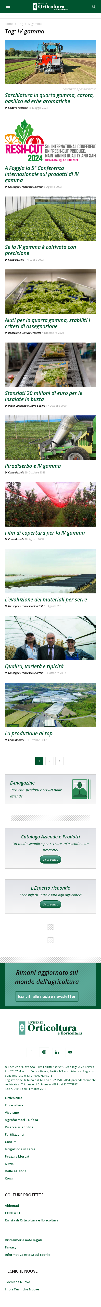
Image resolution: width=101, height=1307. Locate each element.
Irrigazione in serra (20, 1149)
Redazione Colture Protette (24, 332)
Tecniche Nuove (17, 1282)
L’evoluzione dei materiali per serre (46, 599)
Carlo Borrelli (16, 472)
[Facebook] (31, 1052)
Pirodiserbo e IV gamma (33, 465)
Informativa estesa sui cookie (27, 1254)
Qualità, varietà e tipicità (34, 666)
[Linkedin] (57, 1052)
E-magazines (50, 789)
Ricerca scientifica (19, 1127)
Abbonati (12, 1205)
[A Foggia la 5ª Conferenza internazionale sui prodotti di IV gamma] (50, 140)
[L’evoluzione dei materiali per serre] (50, 571)
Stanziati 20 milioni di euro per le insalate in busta (43, 396)
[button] (94, 6)
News (9, 1163)
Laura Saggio (37, 405)
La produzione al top (28, 733)
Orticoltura (13, 1098)
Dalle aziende (15, 1171)
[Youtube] (70, 1052)
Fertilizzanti (14, 1134)
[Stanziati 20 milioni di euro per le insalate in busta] (50, 365)
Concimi (11, 1142)
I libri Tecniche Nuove (22, 1289)
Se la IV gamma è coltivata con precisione (40, 250)
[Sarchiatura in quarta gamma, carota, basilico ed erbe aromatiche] (50, 62)
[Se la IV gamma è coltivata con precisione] (50, 219)
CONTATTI (13, 1213)
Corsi (9, 1178)
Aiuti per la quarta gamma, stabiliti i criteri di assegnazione (47, 323)
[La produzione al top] (50, 705)
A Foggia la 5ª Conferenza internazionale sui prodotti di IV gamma (42, 174)
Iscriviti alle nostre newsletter (47, 996)
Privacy (10, 1247)
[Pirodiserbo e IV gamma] (50, 437)
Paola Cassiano (17, 405)
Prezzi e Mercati (17, 1156)
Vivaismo (12, 1112)
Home (9, 24)
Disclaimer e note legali (23, 1240)
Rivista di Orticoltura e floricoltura (31, 1220)
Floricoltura (14, 1105)
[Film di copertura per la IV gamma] (50, 504)
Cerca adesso (50, 859)
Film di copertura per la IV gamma (45, 532)
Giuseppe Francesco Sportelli (25, 186)
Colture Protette (18, 107)
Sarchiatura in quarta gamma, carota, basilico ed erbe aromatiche (49, 98)
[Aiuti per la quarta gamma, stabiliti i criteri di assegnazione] (50, 291)
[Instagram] (44, 1052)
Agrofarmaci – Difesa (21, 1120)
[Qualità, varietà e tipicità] (50, 638)
